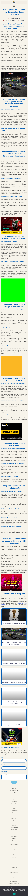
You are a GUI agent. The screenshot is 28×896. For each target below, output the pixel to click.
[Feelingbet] (11, 582)
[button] (14, 6)
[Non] (26, 891)
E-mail (3, 764)
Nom (2, 757)
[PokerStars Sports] (11, 225)
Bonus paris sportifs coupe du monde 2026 (14, 623)
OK (14, 894)
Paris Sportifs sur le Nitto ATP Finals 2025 (14, 663)
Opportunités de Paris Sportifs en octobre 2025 (14, 682)
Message (4, 771)
